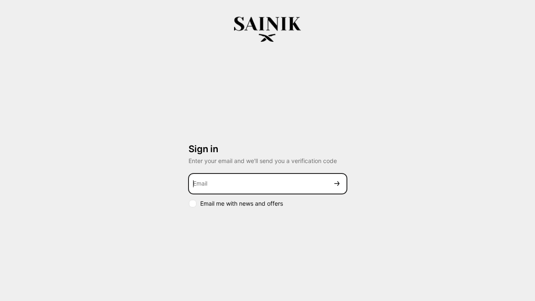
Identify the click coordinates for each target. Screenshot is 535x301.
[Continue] (337, 183)
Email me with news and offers (241, 203)
